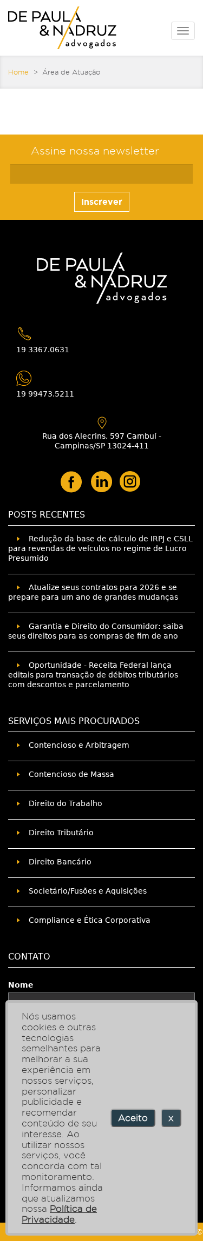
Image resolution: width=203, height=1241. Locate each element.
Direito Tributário (61, 832)
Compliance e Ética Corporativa (89, 920)
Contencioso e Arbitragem (79, 745)
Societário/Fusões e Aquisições (88, 891)
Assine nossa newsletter (95, 150)
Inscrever (101, 201)
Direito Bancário (60, 861)
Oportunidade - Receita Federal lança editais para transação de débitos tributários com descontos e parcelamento (93, 675)
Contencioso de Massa (71, 774)
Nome (21, 985)
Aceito (133, 1117)
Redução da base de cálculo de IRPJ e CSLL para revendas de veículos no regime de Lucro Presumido (100, 548)
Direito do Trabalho (65, 803)
